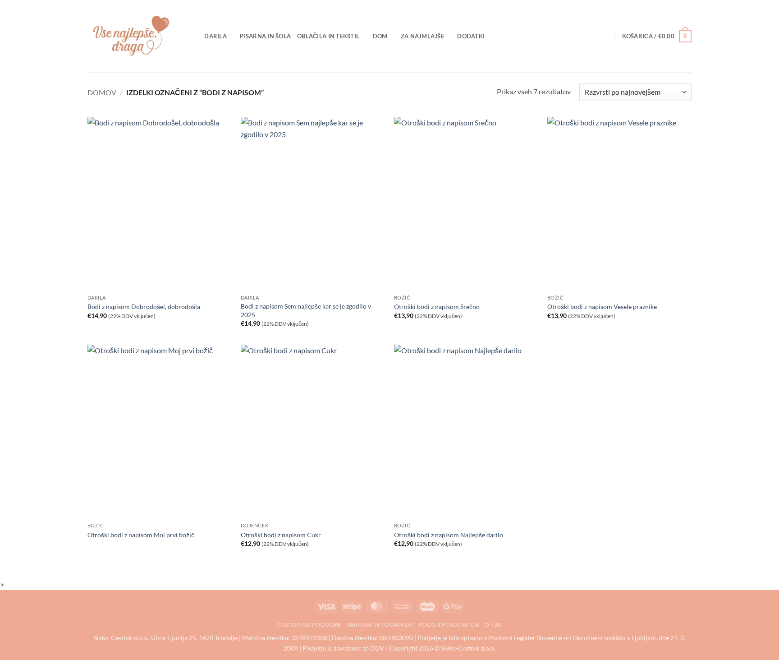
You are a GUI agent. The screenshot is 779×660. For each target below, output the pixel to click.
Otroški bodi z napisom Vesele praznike (602, 306)
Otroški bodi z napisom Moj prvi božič (140, 535)
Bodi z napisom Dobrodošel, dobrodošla (143, 306)
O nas (493, 624)
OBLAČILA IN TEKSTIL (328, 36)
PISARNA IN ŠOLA (265, 36)
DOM (380, 36)
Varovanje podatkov (380, 624)
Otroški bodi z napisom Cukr (281, 535)
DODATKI (471, 36)
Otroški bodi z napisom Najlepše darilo (448, 535)
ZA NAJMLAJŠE (422, 36)
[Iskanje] (194, 36)
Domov (101, 92)
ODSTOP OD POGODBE (309, 624)
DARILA (215, 36)
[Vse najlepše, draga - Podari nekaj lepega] (132, 36)
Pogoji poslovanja (449, 624)
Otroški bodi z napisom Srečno (437, 306)
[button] (657, 36)
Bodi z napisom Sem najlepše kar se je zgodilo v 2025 (306, 310)
